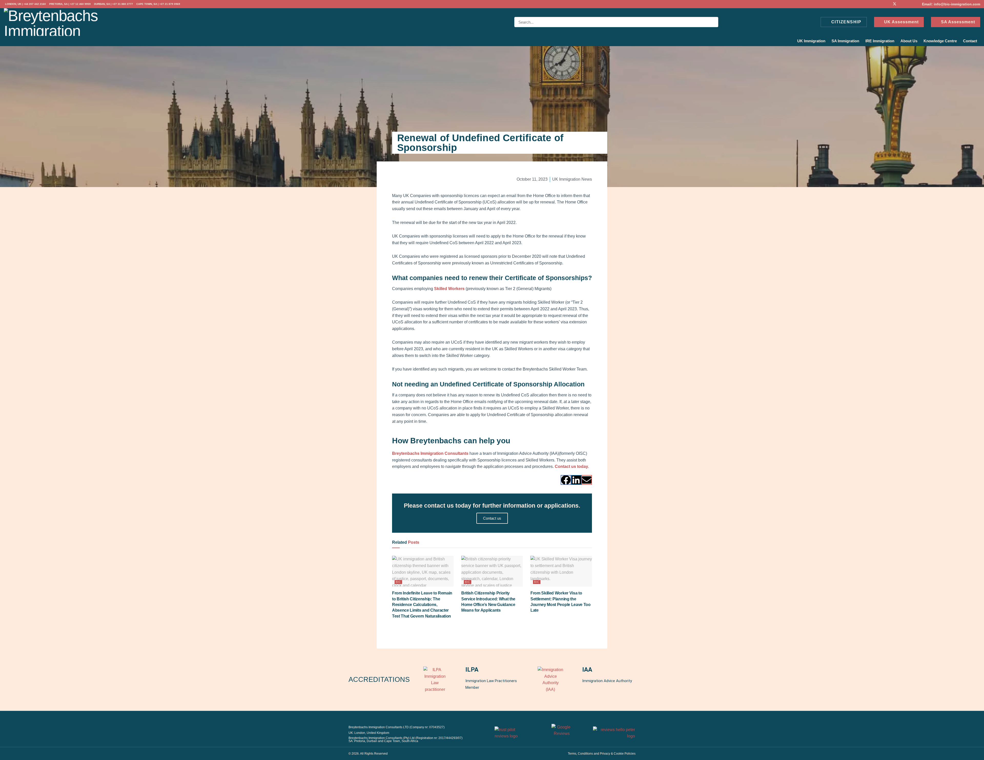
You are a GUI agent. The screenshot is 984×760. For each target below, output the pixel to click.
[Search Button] (713, 22)
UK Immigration (811, 41)
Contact (970, 41)
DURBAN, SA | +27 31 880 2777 (113, 4)
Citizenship (845, 22)
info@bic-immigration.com (957, 4)
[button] (566, 480)
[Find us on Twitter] (894, 4)
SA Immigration (845, 41)
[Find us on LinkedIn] (901, 4)
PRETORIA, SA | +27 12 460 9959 (70, 4)
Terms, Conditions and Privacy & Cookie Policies (602, 753)
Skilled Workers (449, 288)
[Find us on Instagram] (914, 4)
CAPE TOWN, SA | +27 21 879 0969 (158, 4)
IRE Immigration (879, 41)
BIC (398, 581)
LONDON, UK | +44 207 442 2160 (25, 4)
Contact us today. (572, 466)
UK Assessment (901, 22)
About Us (908, 41)
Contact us (492, 518)
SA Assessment (957, 22)
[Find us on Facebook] (887, 4)
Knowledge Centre (940, 41)
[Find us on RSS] (907, 4)
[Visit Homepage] (52, 22)
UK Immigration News (572, 179)
